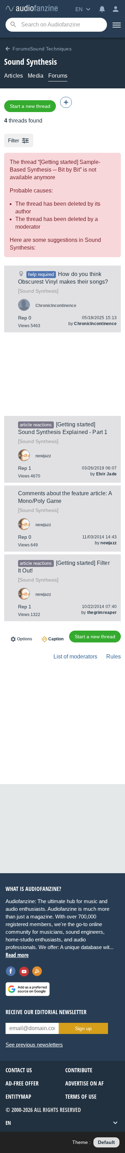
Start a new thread (30, 106)
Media (35, 76)
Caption (56, 639)
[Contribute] (66, 102)
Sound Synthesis (38, 291)
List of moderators (75, 657)
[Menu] (115, 24)
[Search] (13, 25)
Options (24, 639)
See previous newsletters (34, 1045)
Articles (13, 76)
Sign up (83, 1028)
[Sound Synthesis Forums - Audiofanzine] (32, 8)
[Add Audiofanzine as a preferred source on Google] (28, 989)
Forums (57, 76)
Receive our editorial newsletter (46, 1012)
